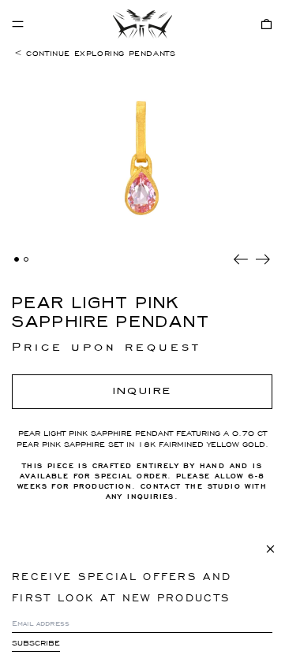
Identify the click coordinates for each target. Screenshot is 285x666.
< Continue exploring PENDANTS (94, 53)
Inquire (142, 390)
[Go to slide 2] (26, 259)
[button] (266, 24)
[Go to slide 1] (16, 259)
